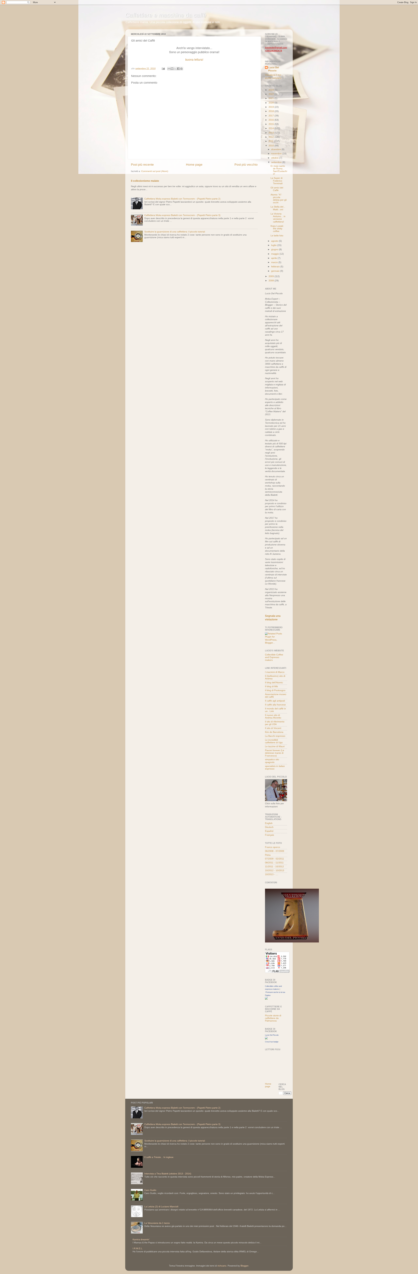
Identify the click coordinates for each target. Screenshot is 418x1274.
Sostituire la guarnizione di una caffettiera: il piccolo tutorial (174, 231)
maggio (275, 254)
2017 (271, 115)
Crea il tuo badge (271, 1042)
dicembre (276, 149)
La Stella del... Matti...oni (278, 208)
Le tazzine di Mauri (275, 746)
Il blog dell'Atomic (274, 682)
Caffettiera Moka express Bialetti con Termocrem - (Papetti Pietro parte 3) (182, 215)
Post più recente (142, 164)
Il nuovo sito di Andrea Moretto (273, 716)
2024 (271, 90)
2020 (271, 103)
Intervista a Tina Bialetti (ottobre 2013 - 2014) (167, 1173)
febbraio (275, 266)
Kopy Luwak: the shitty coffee (277, 228)
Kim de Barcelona (274, 732)
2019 (271, 107)
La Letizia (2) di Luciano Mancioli (161, 1206)
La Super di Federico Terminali (276, 181)
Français (269, 835)
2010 (271, 145)
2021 (271, 98)
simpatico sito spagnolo (272, 760)
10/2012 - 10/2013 (274, 870)
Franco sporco (272, 847)
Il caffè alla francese (275, 705)
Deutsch (269, 827)
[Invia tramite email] (169, 68)
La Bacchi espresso (275, 736)
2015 (271, 124)
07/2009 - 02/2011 (274, 859)
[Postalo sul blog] (172, 68)
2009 (271, 276)
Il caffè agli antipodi (275, 701)
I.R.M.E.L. (138, 1248)
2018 (271, 111)
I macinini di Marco (274, 672)
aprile (274, 258)
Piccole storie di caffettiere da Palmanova (273, 1018)
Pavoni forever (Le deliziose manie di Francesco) (274, 753)
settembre (276, 162)
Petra (268, 855)
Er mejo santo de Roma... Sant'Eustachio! (279, 170)
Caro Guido (150, 1190)
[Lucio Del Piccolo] (266, 1038)
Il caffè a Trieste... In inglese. (159, 1157)
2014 (271, 128)
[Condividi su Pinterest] (181, 68)
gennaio (275, 271)
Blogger (244, 1266)
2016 (271, 120)
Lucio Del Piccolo (273, 69)
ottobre (275, 158)
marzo (274, 262)
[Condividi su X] (175, 68)
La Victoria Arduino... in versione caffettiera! (278, 218)
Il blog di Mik (271, 686)
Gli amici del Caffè (277, 189)
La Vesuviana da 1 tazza (157, 1223)
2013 (271, 133)
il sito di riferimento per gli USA (274, 723)
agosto (275, 241)
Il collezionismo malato (145, 180)
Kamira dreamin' (141, 1239)
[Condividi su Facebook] (178, 68)
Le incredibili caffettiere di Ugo (274, 741)
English (269, 823)
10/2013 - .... (271, 874)
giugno (275, 249)
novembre (276, 153)
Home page (194, 164)
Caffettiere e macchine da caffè (165, 15)
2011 (271, 141)
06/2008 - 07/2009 (274, 851)
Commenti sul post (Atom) (154, 171)
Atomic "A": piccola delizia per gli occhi (279, 198)
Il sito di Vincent (273, 728)
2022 (271, 94)
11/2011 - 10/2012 (274, 866)
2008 (271, 280)
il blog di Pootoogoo (275, 690)
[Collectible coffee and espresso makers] (266, 999)
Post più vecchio (246, 164)
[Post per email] (163, 68)
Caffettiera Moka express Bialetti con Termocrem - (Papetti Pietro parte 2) (182, 199)
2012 (271, 137)
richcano (221, 1266)
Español (269, 831)
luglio (274, 245)
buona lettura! (194, 59)
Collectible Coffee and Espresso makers (274, 657)
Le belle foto (277, 235)
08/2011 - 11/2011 (274, 862)
